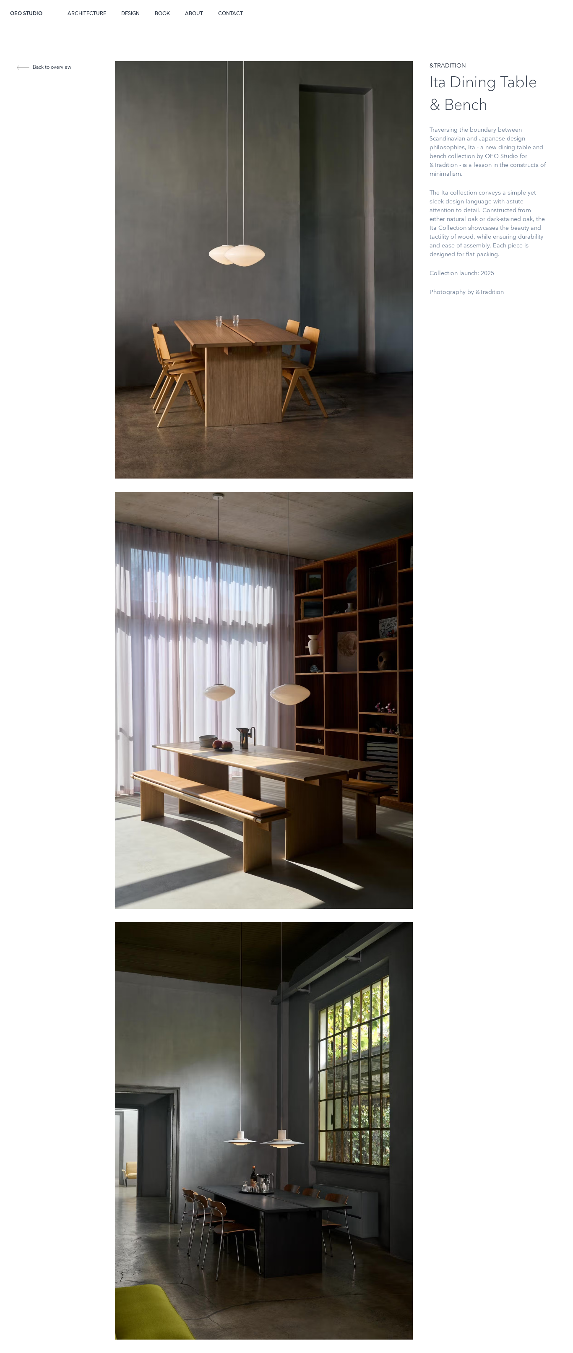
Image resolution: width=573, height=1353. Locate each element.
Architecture (87, 13)
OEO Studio (26, 13)
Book (162, 13)
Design (130, 13)
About (194, 13)
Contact (230, 13)
